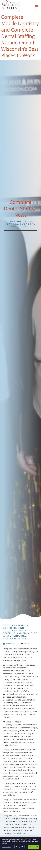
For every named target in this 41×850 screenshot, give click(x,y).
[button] (36, 6)
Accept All (34, 847)
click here (21, 833)
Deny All (19, 847)
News (26, 643)
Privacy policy (6, 847)
